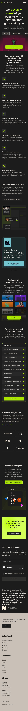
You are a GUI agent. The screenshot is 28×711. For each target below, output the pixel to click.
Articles (4, 662)
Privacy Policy (5, 701)
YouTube (6, 647)
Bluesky (6, 645)
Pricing (3, 665)
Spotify (5, 650)
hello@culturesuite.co (7, 640)
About (3, 667)
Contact (4, 672)
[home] (6, 2)
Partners (4, 660)
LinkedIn (6, 642)
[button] (24, 2)
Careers (4, 670)
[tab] (6, 33)
